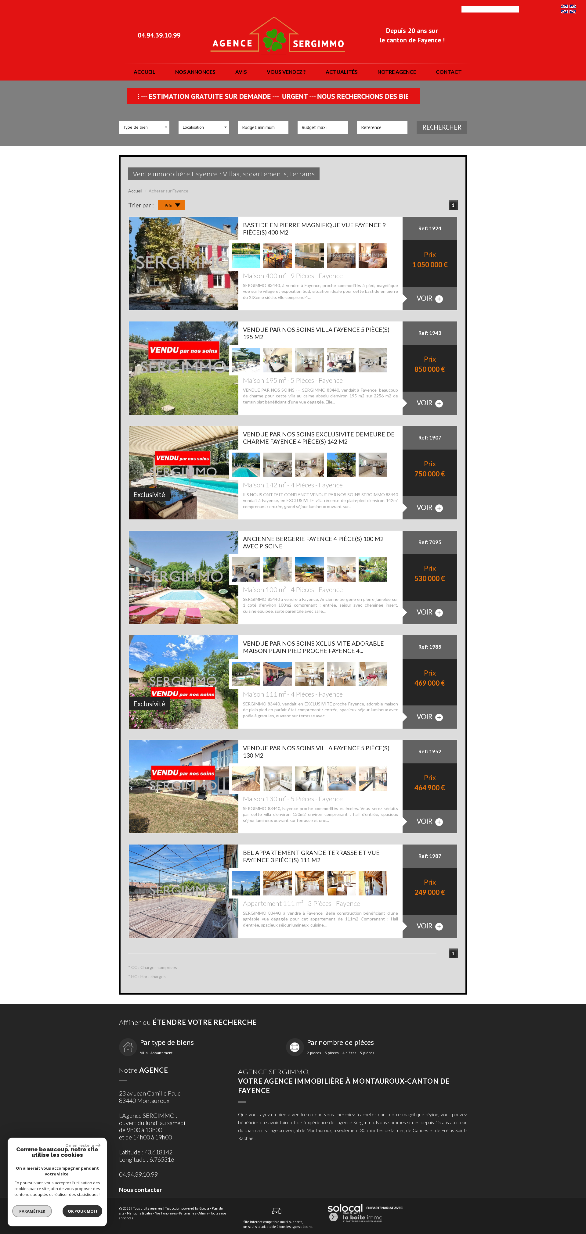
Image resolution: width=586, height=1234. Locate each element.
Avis (241, 72)
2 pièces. (314, 1053)
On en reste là (79, 1145)
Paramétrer (32, 1211)
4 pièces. (349, 1053)
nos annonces (195, 72)
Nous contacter (140, 1189)
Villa (144, 1053)
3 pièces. (332, 1053)
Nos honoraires (166, 1213)
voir (425, 298)
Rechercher (441, 127)
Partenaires (187, 1213)
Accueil (144, 72)
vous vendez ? (286, 72)
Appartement (161, 1053)
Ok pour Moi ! (82, 1211)
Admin (203, 1213)
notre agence (397, 72)
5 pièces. (367, 1053)
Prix (169, 205)
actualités (342, 72)
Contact (449, 72)
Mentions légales (139, 1213)
